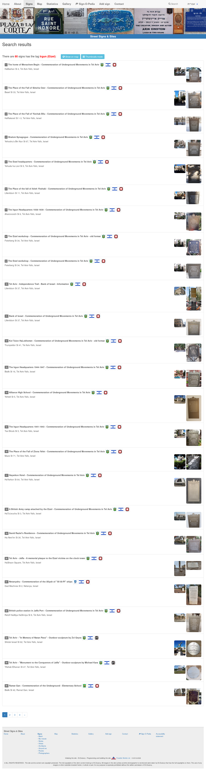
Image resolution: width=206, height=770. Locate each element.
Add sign (104, 4)
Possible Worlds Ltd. (123, 758)
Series (41, 741)
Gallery (66, 4)
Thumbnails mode (94, 56)
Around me (43, 748)
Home (6, 4)
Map (39, 4)
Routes (41, 750)
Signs (29, 4)
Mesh (41, 736)
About (17, 4)
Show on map (71, 56)
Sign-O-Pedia (86, 4)
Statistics (52, 4)
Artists (41, 743)
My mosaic (43, 738)
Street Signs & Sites (103, 36)
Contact (119, 4)
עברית (192, 4)
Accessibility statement (160, 735)
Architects (42, 746)
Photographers (44, 753)
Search (174, 3)
